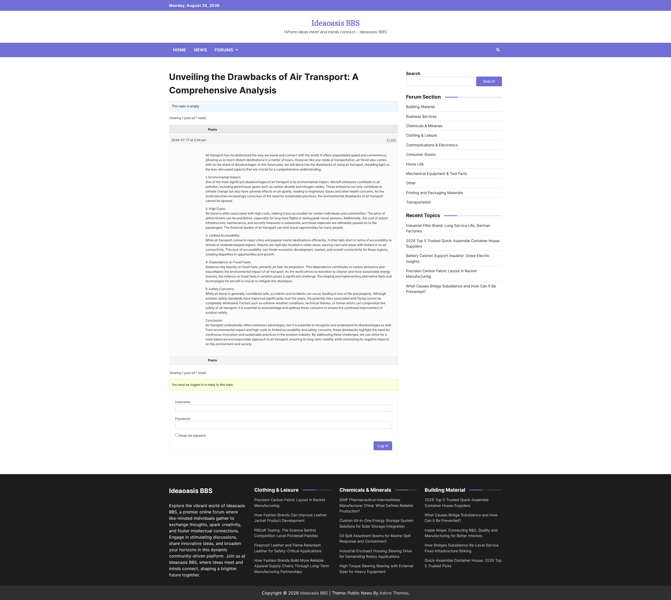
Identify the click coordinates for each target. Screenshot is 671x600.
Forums (224, 49)
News (200, 49)
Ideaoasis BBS (335, 23)
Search (413, 73)
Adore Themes (394, 593)
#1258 (391, 140)
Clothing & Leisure (421, 135)
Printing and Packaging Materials (434, 192)
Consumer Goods (421, 154)
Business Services (421, 116)
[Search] (498, 50)
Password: (182, 419)
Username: (183, 402)
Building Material (420, 106)
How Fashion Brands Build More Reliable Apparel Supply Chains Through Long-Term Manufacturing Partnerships (291, 566)
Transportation (418, 202)
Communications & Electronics (432, 145)
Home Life (415, 164)
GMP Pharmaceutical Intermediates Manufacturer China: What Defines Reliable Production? (376, 505)
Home (179, 49)
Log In (382, 445)
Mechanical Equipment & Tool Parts (436, 173)
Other (411, 183)
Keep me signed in (192, 435)
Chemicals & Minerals (424, 126)
